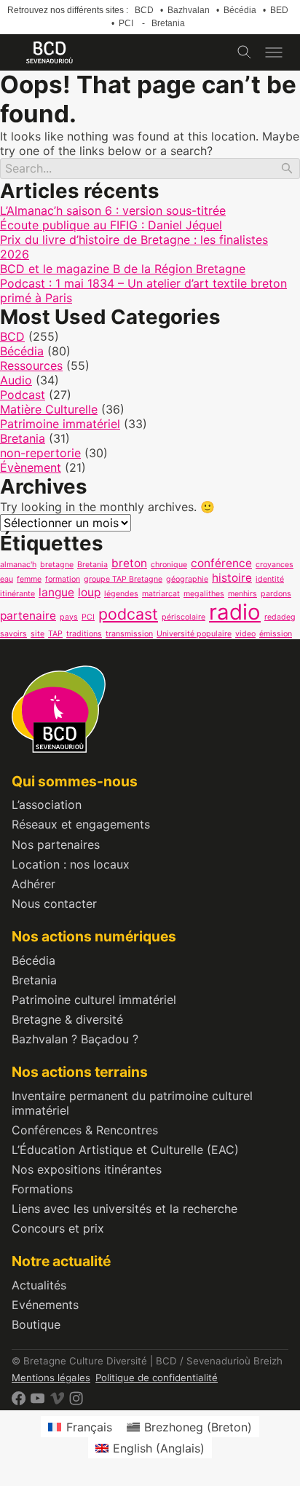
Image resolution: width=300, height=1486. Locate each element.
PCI (126, 23)
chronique (169, 564)
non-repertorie (40, 453)
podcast (128, 613)
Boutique (36, 1324)
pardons (276, 593)
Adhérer (33, 884)
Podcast (22, 394)
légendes (121, 593)
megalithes (203, 593)
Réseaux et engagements (81, 824)
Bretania (168, 23)
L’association (47, 804)
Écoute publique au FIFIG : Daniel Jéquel (111, 225)
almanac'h (18, 564)
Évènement (30, 467)
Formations (42, 1189)
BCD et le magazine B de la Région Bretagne (122, 268)
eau (6, 579)
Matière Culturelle (49, 409)
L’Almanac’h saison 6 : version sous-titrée (113, 210)
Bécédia (240, 10)
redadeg (280, 617)
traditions (84, 634)
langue (56, 592)
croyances (274, 564)
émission (275, 634)
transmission (129, 634)
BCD (144, 10)
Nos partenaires (56, 844)
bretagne (57, 564)
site (37, 634)
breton (129, 563)
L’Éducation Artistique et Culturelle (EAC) (125, 1149)
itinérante (17, 593)
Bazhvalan (188, 10)
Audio (16, 380)
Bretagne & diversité (67, 1019)
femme (29, 579)
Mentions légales (51, 1377)
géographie (187, 579)
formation (62, 579)
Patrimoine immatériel (60, 423)
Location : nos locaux (71, 864)
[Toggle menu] (273, 52)
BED (279, 10)
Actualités (39, 1285)
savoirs (13, 634)
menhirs (242, 593)
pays (69, 617)
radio (235, 612)
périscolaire (183, 617)
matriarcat (161, 593)
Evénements (45, 1304)
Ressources (31, 365)
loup (89, 592)
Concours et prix (58, 1228)
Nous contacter (54, 903)
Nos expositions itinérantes (87, 1169)
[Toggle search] (244, 52)
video (245, 634)
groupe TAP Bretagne (123, 579)
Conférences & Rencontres (85, 1130)
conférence (221, 563)
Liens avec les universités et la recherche (124, 1208)
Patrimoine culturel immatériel (94, 999)
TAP (55, 634)
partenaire (28, 616)
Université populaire (194, 634)
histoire (232, 578)
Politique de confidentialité (156, 1377)
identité (270, 579)
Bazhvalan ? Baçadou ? (75, 1039)
